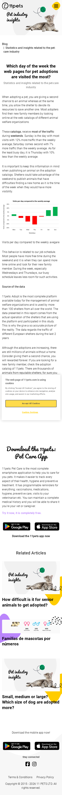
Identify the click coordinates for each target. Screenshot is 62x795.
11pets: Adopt (10, 296)
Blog (5, 44)
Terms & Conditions (20, 777)
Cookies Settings (30, 412)
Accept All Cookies (31, 403)
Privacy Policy (45, 777)
